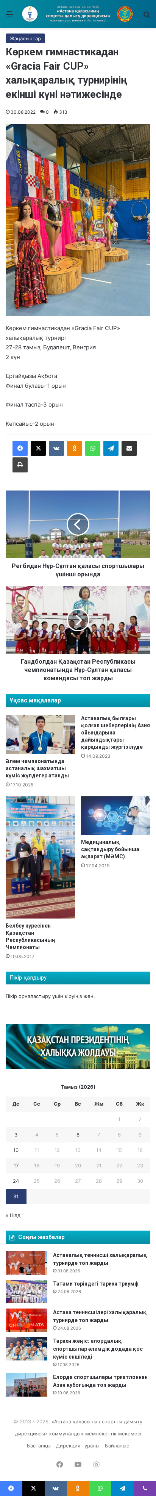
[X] (38, 448)
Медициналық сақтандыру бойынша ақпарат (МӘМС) (110, 849)
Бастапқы (39, 1446)
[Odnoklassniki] (74, 448)
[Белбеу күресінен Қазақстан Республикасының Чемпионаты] (40, 857)
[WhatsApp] (92, 448)
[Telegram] (111, 448)
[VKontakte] (56, 448)
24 (16, 1181)
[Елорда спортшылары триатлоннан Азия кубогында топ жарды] (26, 1385)
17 (16, 1165)
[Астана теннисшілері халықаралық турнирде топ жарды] (26, 1320)
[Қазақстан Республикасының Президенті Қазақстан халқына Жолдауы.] (78, 1067)
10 (16, 1150)
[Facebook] (20, 448)
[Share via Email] (129, 448)
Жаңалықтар (25, 38)
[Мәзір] (9, 16)
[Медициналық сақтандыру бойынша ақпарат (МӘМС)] (115, 815)
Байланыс (117, 1446)
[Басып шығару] (20, 464)
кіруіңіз (73, 996)
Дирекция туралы (78, 1446)
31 (16, 1196)
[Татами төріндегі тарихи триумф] (26, 1291)
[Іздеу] (146, 16)
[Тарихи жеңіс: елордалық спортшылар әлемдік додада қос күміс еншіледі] (26, 1348)
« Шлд (13, 1215)
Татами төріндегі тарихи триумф (96, 1284)
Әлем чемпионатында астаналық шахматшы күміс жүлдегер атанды (37, 768)
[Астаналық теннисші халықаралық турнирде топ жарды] (26, 1263)
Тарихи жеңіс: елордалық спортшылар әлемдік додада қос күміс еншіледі (98, 1349)
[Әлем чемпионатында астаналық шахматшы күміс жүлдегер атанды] (40, 734)
